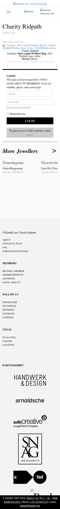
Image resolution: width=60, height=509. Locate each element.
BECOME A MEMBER (13, 271)
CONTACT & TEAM (12, 243)
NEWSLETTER (9, 302)
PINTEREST (8, 309)
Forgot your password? (19, 107)
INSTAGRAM (9, 305)
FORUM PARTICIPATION (15, 251)
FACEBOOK (8, 313)
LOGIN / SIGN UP (11, 282)
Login (30, 121)
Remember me (17, 113)
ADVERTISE (8, 278)
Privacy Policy (9, 337)
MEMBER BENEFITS (12, 274)
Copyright (7, 340)
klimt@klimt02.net (30, 505)
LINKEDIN (8, 317)
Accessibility (8, 344)
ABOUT (6, 239)
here (29, 135)
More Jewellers (21, 151)
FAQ (4, 247)
